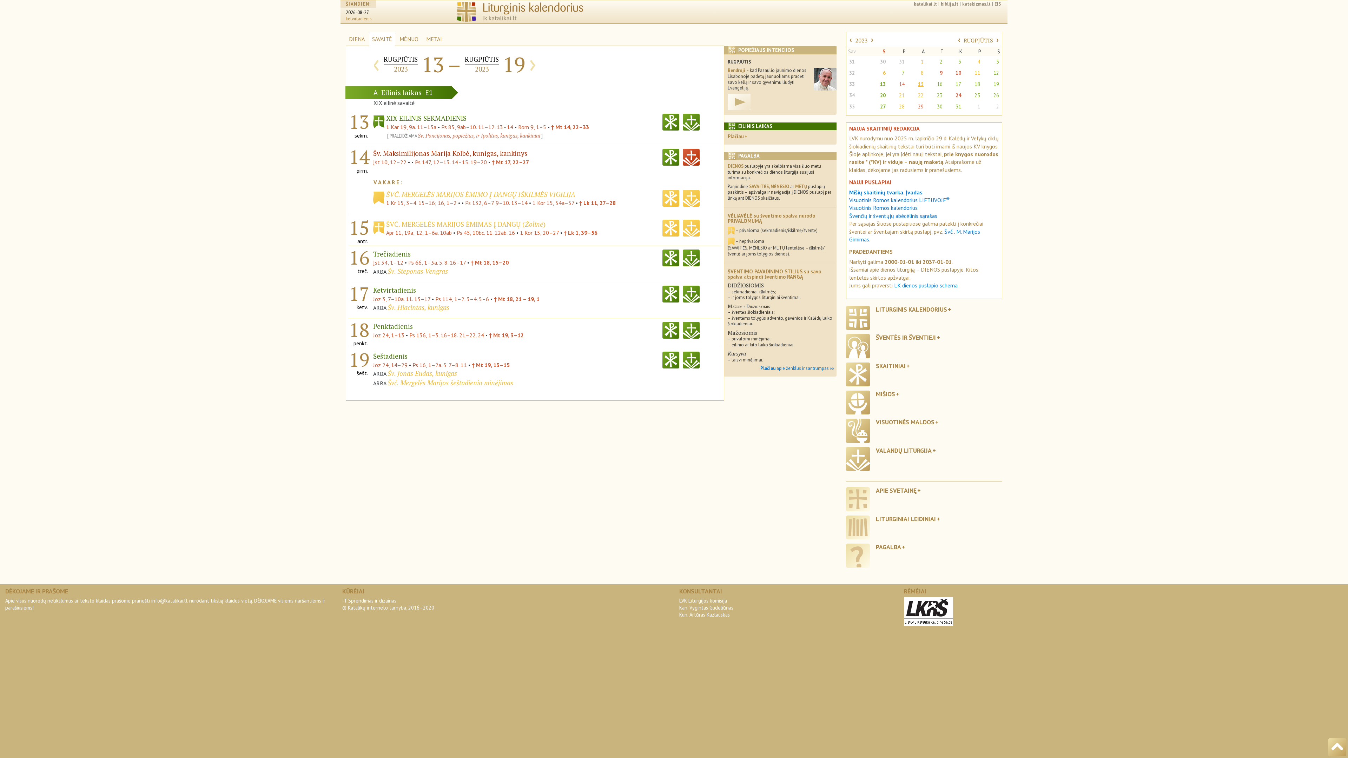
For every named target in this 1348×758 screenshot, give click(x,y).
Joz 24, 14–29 (390, 364)
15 (921, 84)
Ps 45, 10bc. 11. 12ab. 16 (486, 232)
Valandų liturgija (904, 450)
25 (977, 95)
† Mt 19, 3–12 (506, 335)
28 (902, 106)
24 (958, 95)
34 (852, 95)
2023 (861, 40)
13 (883, 84)
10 (958, 72)
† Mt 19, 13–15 (491, 364)
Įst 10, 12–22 (390, 162)
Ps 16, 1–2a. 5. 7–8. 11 (439, 364)
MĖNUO (408, 38)
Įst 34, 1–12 (388, 262)
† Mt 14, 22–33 (570, 127)
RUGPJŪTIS (978, 40)
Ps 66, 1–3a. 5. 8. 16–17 (437, 262)
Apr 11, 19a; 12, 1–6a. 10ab (419, 232)
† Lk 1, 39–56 (580, 232)
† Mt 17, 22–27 (510, 162)
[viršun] (1337, 747)
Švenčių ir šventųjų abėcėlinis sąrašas (893, 215)
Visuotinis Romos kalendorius (883, 207)
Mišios (885, 394)
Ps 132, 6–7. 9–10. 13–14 (496, 202)
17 (958, 84)
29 (921, 106)
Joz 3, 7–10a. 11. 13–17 (401, 298)
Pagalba (888, 547)
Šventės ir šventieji (906, 337)
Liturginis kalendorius (911, 309)
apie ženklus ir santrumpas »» (797, 368)
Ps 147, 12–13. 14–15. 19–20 (451, 162)
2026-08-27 (357, 12)
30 (883, 61)
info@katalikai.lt (169, 600)
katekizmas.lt (976, 4)
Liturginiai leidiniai (906, 519)
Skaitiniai (891, 366)
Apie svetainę (896, 490)
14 (902, 84)
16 (940, 84)
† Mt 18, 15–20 (490, 262)
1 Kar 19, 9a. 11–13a (411, 127)
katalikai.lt (925, 4)
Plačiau (736, 136)
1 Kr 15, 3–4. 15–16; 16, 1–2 (421, 202)
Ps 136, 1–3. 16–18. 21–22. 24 (446, 335)
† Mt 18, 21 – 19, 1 (517, 298)
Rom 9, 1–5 (532, 127)
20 (883, 95)
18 (977, 84)
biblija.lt (949, 4)
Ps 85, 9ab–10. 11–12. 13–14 (477, 127)
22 (921, 95)
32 (852, 72)
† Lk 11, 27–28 (597, 202)
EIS (998, 4)
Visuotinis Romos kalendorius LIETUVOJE (899, 200)
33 (852, 84)
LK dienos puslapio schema (926, 285)
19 (996, 84)
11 (977, 72)
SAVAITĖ (382, 38)
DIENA (357, 38)
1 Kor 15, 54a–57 (553, 202)
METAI (434, 38)
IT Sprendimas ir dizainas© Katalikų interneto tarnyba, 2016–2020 (388, 604)
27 (883, 106)
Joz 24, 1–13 (388, 335)
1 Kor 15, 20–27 (539, 232)
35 (852, 106)
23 (940, 95)
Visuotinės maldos (905, 422)
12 (996, 72)
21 (902, 95)
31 (852, 61)
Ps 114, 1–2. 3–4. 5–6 (462, 298)
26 (996, 95)
